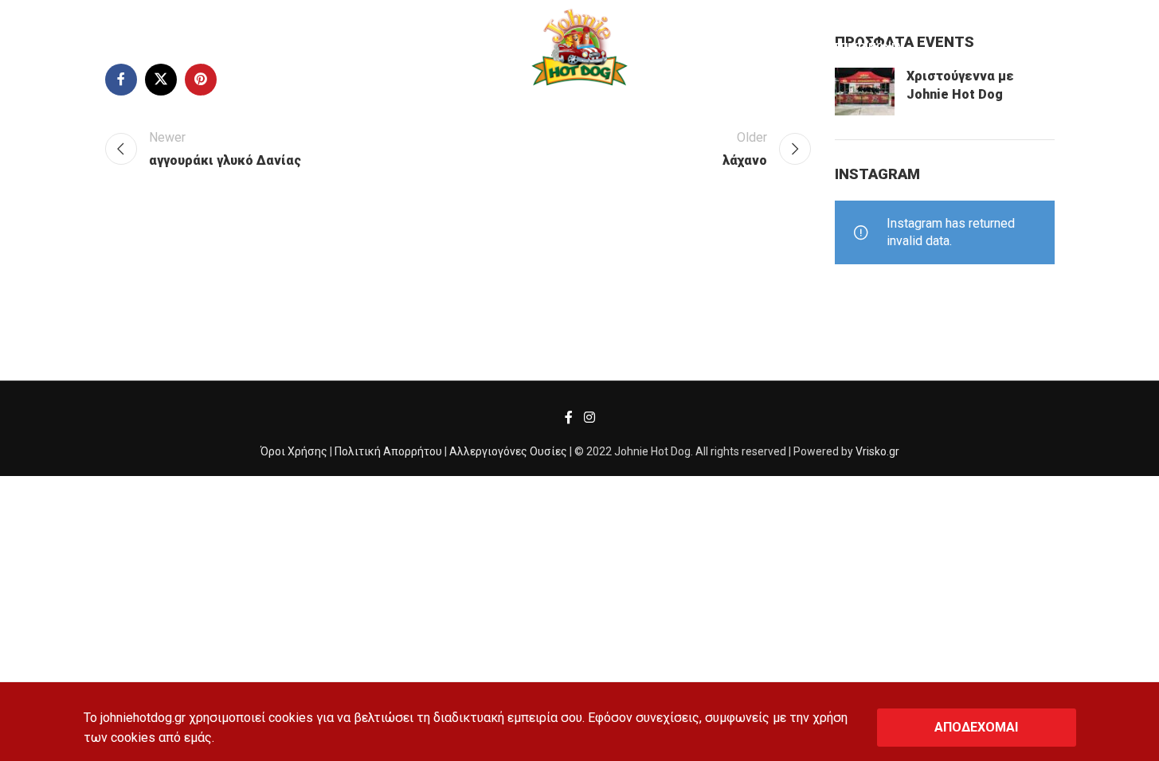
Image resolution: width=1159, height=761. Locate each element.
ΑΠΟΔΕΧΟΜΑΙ (976, 727)
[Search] (49, 48)
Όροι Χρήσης (293, 451)
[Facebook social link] (568, 417)
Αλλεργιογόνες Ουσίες (508, 451)
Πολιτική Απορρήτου (388, 451)
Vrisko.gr (877, 451)
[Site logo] (579, 46)
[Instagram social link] (589, 417)
